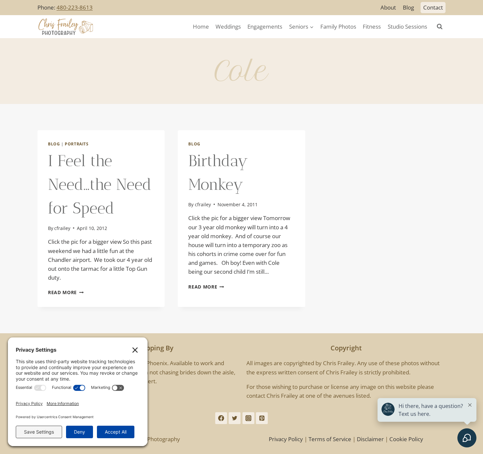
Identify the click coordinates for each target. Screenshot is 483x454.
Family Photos (338, 26)
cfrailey (62, 228)
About (388, 7)
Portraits (76, 143)
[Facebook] (221, 418)
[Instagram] (248, 418)
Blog (408, 7)
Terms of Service (330, 439)
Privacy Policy (286, 439)
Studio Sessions (407, 26)
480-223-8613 (75, 7)
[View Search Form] (440, 27)
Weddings (228, 26)
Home (201, 26)
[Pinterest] (262, 418)
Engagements (264, 26)
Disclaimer (370, 439)
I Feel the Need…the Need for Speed (99, 184)
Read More (66, 292)
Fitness (372, 26)
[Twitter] (235, 418)
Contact (433, 7)
